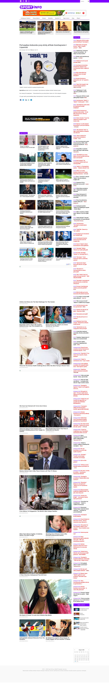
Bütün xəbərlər (81, 604)
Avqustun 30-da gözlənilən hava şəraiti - (81, 184)
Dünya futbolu (36, 18)
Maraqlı (44, 18)
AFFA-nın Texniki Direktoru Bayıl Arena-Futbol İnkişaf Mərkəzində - (80, 172)
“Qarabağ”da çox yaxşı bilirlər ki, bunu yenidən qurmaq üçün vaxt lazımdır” (81, 156)
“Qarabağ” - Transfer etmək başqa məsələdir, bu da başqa (80, 456)
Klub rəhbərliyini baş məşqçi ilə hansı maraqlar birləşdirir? (79, 74)
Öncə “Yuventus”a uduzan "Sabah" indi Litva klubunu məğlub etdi (81, 178)
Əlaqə (78, 18)
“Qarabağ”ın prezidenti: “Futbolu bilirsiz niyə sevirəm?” (81, 478)
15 (88, 656)
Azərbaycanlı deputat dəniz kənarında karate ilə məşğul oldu (80, 239)
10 (77, 656)
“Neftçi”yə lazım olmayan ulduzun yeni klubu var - (81, 466)
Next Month (88, 650)
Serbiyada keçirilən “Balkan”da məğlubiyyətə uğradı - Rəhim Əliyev (81, 207)
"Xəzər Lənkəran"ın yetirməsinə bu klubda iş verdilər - (79, 137)
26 (81, 659)
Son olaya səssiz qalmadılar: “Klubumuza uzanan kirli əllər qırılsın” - (81, 425)
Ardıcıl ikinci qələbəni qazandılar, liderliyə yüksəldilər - (81, 333)
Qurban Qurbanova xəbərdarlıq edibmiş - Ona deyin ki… (81, 413)
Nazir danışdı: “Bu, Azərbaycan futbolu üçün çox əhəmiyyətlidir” (80, 162)
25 (79, 659)
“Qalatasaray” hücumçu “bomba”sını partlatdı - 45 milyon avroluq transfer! (80, 52)
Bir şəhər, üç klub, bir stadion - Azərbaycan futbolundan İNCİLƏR (81, 472)
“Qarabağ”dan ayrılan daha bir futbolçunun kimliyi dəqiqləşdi (81, 106)
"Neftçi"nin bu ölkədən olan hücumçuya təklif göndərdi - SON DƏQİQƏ (80, 553)
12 (81, 656)
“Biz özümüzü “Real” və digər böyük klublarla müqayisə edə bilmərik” (81, 131)
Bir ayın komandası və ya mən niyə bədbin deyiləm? (79, 450)
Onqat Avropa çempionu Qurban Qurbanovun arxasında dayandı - (81, 349)
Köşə (73, 18)
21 (86, 658)
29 (88, 659)
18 (79, 658)
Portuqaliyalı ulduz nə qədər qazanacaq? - (80, 565)
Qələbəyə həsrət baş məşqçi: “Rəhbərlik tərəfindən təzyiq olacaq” (80, 323)
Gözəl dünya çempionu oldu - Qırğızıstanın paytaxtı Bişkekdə (80, 190)
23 (75, 659)
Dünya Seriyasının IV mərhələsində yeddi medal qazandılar (80, 196)
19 (81, 658)
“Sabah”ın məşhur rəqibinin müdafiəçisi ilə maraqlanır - (81, 444)
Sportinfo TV (58, 18)
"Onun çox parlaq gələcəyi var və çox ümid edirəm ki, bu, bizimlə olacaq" (81, 600)
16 (75, 658)
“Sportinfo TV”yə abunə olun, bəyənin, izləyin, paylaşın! (81, 355)
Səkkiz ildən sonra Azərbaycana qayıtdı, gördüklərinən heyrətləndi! (80, 419)
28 (86, 659)
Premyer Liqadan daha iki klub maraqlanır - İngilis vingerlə (81, 594)
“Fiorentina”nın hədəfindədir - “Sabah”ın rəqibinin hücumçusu (80, 503)
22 (88, 658)
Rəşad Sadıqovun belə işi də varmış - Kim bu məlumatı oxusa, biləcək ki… (81, 520)
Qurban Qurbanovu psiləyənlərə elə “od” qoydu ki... (81, 80)
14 (86, 656)
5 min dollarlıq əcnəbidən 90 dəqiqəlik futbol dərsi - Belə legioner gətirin (80, 365)
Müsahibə (50, 18)
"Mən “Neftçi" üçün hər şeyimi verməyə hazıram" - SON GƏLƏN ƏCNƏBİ (81, 276)
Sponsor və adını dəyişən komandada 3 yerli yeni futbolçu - (81, 125)
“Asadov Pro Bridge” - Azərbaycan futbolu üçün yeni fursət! (80, 497)
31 (77, 661)
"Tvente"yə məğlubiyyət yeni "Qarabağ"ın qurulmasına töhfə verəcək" (80, 431)
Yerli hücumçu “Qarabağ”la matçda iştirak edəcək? (80, 225)
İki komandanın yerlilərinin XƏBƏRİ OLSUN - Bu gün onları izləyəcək (81, 491)
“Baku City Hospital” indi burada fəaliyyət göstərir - (80, 86)
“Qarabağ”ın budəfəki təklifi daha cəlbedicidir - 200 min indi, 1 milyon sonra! (81, 559)
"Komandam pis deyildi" (82, 314)
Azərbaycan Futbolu (25, 18)
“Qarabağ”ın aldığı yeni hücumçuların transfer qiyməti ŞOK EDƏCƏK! (81, 407)
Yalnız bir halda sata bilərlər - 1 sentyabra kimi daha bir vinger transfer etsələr (81, 381)
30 (75, 661)
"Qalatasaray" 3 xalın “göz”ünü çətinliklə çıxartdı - (80, 91)
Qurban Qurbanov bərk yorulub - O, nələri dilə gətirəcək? (80, 588)
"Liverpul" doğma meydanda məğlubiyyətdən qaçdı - (80, 343)
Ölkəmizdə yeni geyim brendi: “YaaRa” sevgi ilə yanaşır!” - (80, 46)
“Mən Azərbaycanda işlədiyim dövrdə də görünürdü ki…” (81, 582)
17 (77, 658)
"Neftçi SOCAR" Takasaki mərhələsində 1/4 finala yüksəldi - (81, 219)
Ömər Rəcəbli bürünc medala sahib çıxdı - (80, 201)
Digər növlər (66, 18)
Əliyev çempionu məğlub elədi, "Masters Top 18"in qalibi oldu (81, 213)
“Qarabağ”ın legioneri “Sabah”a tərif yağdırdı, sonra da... (81, 387)
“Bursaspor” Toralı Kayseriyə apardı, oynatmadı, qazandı (80, 258)
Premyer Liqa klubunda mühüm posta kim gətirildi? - (80, 288)
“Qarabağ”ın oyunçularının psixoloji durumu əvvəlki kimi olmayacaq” (81, 282)
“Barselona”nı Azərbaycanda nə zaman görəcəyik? (79, 270)
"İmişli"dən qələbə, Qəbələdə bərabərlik (80, 371)
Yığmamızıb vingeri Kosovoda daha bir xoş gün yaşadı (80, 264)
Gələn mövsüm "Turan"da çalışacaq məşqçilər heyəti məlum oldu (81, 119)
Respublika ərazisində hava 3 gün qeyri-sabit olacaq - (81, 150)
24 (77, 659)
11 (79, 656)
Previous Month (74, 650)
